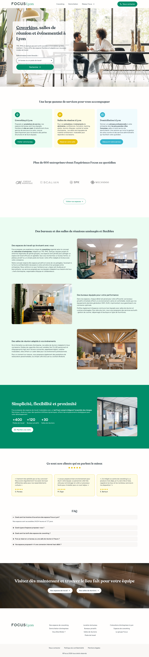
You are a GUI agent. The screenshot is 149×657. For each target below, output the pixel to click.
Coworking (60, 4)
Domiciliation (73, 4)
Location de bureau (90, 625)
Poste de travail (90, 635)
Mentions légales (94, 648)
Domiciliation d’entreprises (58, 628)
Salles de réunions (90, 632)
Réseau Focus (87, 4)
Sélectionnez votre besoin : (27, 55)
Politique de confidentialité (74, 648)
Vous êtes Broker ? (58, 632)
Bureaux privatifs (90, 628)
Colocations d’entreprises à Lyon (121, 625)
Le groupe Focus (122, 632)
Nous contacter (54, 648)
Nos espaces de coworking (59, 625)
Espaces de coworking (122, 628)
